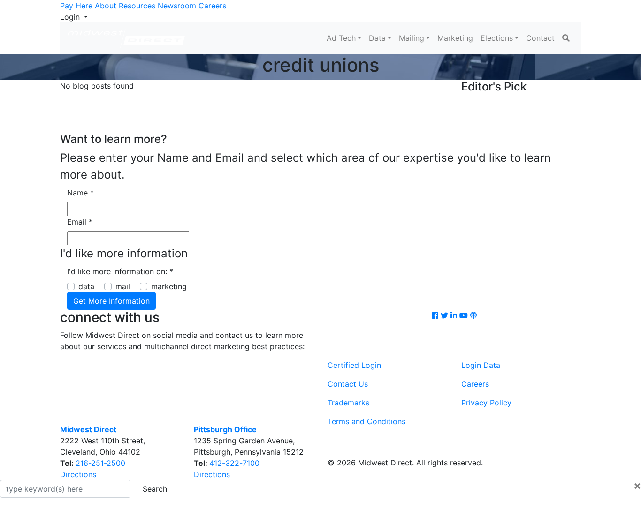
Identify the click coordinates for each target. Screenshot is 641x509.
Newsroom (177, 5)
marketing (169, 286)
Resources (137, 5)
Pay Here (76, 5)
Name (80, 192)
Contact (540, 38)
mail (122, 286)
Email (79, 221)
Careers (212, 5)
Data (377, 38)
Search (155, 489)
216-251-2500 (100, 463)
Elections (497, 38)
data (86, 286)
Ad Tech (341, 38)
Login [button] (71, 17)
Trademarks (348, 402)
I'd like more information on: (120, 271)
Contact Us (348, 384)
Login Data (480, 365)
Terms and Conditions (366, 421)
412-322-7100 (234, 463)
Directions (78, 474)
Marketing (455, 38)
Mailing (411, 38)
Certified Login (354, 365)
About (105, 5)
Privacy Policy (486, 402)
